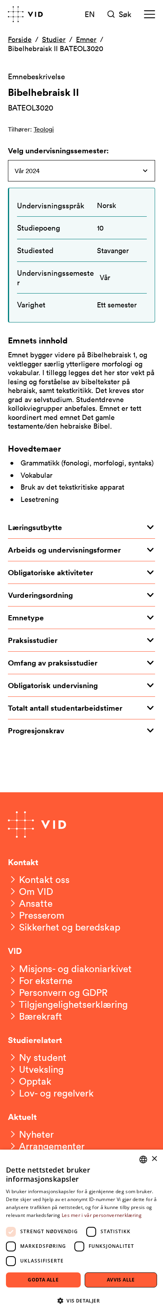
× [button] (154, 1159)
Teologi (44, 129)
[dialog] (81, 1232)
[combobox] (143, 1159)
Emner (86, 39)
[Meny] (149, 14)
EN (90, 14)
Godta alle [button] (43, 1279)
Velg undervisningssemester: (58, 150)
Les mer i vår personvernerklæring (102, 1215)
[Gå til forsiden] (25, 14)
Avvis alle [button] (121, 1279)
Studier (54, 39)
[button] (81, 1300)
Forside (20, 39)
